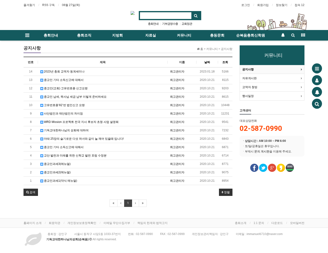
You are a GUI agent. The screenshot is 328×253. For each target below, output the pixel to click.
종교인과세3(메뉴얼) (57, 164)
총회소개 (240, 223)
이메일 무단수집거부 (116, 223)
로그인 (245, 5)
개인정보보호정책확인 (81, 223)
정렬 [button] (226, 192)
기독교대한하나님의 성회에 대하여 (66, 130)
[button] (31, 192)
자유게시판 (249, 78)
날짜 (207, 62)
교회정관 (187, 23)
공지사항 (248, 69)
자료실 (150, 35)
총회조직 (84, 35)
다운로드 (277, 223)
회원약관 (54, 223)
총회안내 (153, 23)
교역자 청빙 (249, 87)
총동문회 (217, 35)
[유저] (317, 80)
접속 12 (299, 5)
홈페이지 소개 (33, 223)
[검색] (317, 104)
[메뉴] (317, 68)
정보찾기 (281, 5)
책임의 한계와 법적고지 (152, 223)
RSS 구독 (48, 5)
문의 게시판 (261, 151)
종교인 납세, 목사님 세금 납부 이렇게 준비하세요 (75, 96)
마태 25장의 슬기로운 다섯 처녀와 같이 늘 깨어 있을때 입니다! (83, 138)
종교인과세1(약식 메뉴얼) (60, 180)
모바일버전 (297, 223)
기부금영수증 (170, 23)
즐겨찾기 (29, 5)
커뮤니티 (184, 35)
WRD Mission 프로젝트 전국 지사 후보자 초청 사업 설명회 (81, 122)
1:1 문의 (259, 223)
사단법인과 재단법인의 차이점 (63, 113)
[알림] (317, 92)
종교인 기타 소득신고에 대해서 (63, 80)
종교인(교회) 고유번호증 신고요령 (65, 88)
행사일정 (248, 96)
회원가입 (263, 5)
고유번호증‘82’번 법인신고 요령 (64, 105)
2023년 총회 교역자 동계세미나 (64, 71)
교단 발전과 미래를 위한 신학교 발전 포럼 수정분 (75, 155)
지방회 (117, 35)
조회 (225, 62)
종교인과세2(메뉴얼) (57, 172)
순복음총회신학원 (250, 35)
